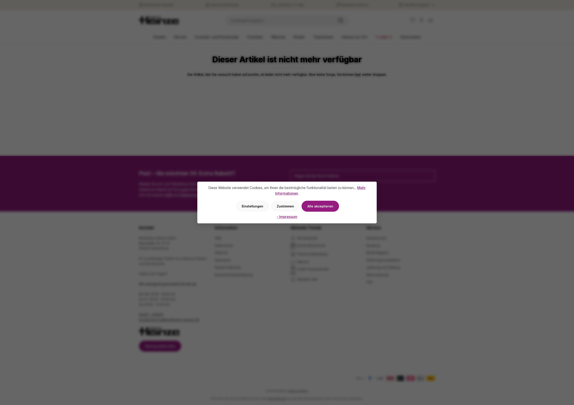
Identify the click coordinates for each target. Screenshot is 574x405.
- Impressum (287, 217)
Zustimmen (285, 206)
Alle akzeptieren (320, 206)
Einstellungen (252, 206)
